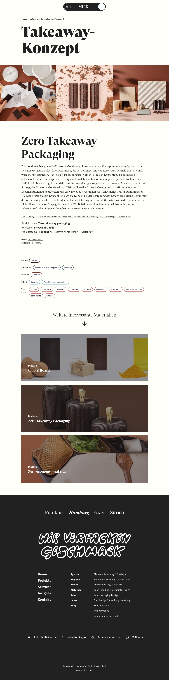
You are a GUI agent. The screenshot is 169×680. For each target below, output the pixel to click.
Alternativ (46, 289)
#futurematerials (123, 216)
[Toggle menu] (101, 6)
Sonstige (68, 267)
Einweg (34, 289)
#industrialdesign (107, 216)
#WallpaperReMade (66, 216)
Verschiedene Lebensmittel (55, 282)
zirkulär (49, 296)
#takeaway (80, 216)
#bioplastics (41, 216)
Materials (34, 19)
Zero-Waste (36, 296)
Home (24, 19)
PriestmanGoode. (35, 240)
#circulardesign (28, 216)
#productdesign (92, 216)
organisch (74, 289)
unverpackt (116, 289)
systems (87, 289)
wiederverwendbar (134, 289)
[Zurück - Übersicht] (67, 6)
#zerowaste (52, 216)
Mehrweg (60, 289)
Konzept (34, 260)
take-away (100, 289)
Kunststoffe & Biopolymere (47, 267)
